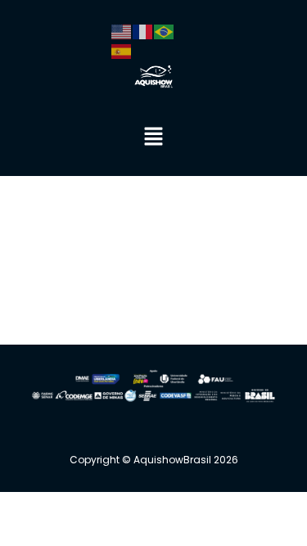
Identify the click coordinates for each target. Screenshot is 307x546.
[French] (143, 30)
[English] (122, 30)
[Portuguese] (164, 30)
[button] (153, 137)
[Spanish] (122, 50)
